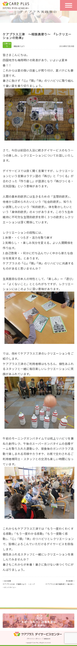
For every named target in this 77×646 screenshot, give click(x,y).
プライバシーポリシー (34, 639)
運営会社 (47, 639)
